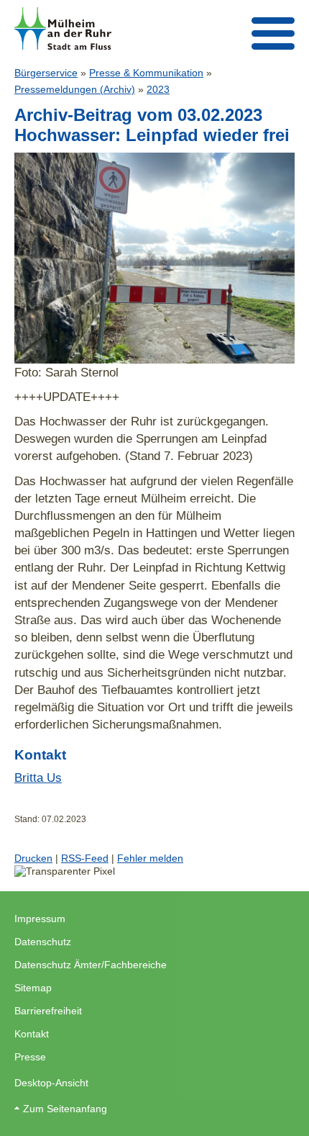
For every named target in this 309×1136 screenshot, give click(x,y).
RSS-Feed (85, 858)
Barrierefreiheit (48, 1010)
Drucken (33, 858)
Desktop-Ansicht (51, 1082)
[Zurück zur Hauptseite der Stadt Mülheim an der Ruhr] (62, 28)
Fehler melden (150, 858)
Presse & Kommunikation (146, 72)
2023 (158, 89)
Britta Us (38, 777)
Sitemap (33, 987)
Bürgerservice (46, 72)
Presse (30, 1057)
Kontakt (31, 1034)
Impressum (39, 918)
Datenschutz (42, 941)
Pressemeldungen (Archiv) (74, 89)
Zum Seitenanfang (65, 1108)
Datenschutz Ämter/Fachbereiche (90, 964)
